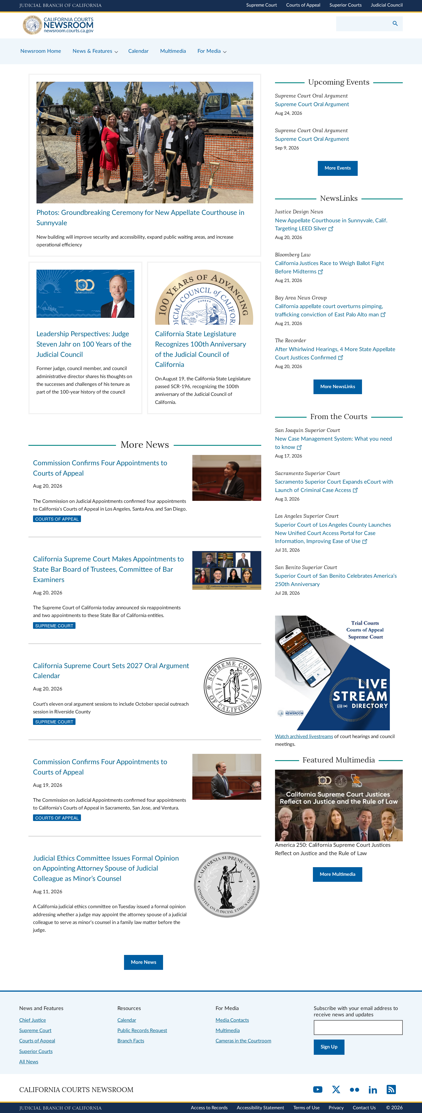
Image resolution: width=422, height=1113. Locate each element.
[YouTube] (317, 1090)
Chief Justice (32, 1020)
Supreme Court (261, 5)
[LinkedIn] (373, 1090)
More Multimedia (337, 874)
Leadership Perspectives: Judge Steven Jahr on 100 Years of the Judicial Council (83, 344)
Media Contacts (232, 1020)
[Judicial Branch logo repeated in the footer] (60, 1108)
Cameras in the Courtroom (243, 1040)
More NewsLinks (337, 386)
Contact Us (364, 1108)
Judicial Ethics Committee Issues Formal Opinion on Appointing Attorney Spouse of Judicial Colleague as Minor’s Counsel (106, 869)
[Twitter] (336, 1090)
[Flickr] (354, 1090)
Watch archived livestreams (304, 736)
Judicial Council (387, 5)
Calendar (126, 1020)
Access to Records (209, 1108)
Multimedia (228, 1030)
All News (28, 1061)
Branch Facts (130, 1040)
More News (143, 962)
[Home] (115, 25)
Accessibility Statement (260, 1108)
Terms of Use (306, 1108)
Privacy (336, 1108)
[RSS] (391, 1090)
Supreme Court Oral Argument (312, 104)
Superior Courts (346, 5)
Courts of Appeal (303, 5)
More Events (338, 168)
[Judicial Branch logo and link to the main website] (60, 5)
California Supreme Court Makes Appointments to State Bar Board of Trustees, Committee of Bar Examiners (108, 569)
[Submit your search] (395, 24)
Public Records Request (142, 1030)
